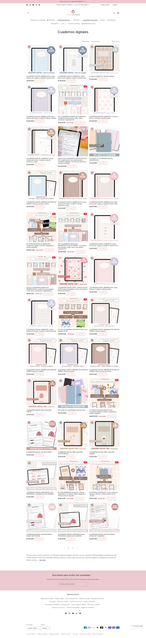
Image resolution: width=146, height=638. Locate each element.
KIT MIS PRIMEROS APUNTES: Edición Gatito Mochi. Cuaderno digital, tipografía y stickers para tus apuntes (72, 494)
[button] (28, 13)
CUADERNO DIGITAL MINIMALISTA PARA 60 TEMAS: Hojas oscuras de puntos (104, 370)
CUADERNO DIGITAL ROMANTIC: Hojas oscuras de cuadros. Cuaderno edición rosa (103, 244)
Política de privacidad (54, 634)
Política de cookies (62, 601)
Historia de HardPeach (87, 607)
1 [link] (68, 548)
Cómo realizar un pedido (78, 604)
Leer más (43, 560)
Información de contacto (85, 634)
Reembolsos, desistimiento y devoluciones (57, 604)
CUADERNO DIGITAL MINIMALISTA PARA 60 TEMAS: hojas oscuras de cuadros (41, 202)
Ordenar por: (85, 41)
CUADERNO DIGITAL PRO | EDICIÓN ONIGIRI (101, 452)
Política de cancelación (98, 634)
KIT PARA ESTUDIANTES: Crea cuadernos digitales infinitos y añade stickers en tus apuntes (103, 494)
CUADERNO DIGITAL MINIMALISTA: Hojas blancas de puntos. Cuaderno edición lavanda (41, 117)
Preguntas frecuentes (97, 598)
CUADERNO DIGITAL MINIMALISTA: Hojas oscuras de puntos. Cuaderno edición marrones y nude (72, 203)
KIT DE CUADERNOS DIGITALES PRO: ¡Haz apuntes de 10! (73, 330)
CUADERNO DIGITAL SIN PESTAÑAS (39, 452)
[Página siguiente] (77, 548)
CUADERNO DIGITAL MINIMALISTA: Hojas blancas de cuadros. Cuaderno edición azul (41, 77)
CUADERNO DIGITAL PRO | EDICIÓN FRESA (39, 410)
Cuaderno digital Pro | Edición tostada (101, 76)
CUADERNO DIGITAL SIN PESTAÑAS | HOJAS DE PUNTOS (39, 535)
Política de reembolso (42, 634)
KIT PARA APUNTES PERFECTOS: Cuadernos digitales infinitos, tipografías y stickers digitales (103, 411)
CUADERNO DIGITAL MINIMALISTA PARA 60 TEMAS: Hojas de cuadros (41, 370)
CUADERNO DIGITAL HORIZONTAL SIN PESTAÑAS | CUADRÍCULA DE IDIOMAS (40, 493)
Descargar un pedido (93, 604)
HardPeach (33, 634)
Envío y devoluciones (71, 598)
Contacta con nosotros (58, 607)
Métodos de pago (85, 598)
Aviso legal (52, 601)
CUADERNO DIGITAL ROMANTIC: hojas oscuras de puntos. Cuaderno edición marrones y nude (40, 160)
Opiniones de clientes (47, 598)
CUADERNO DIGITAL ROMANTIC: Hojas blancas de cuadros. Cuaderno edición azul (72, 77)
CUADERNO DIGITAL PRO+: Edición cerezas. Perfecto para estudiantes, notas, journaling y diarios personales (73, 289)
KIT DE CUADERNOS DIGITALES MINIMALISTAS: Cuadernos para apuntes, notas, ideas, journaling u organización (40, 289)
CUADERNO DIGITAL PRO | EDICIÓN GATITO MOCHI (70, 452)
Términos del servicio (89, 601)
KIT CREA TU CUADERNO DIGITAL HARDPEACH (101, 159)
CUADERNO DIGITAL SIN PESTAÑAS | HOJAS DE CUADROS (102, 535)
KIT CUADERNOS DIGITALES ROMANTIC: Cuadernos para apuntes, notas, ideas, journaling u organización (72, 118)
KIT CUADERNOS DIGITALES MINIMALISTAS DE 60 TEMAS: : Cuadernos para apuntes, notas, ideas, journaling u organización (72, 246)
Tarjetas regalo (59, 598)
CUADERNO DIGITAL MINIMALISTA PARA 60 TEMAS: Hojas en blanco (104, 330)
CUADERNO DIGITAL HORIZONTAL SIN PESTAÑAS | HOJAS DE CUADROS (71, 535)
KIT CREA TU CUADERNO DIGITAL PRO (71, 410)
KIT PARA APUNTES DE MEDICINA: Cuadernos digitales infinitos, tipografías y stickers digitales (40, 245)
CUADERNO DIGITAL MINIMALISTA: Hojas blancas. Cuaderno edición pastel (103, 288)
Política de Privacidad (73, 607)
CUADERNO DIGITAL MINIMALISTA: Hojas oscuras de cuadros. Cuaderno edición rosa (103, 202)
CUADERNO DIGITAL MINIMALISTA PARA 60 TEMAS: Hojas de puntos (73, 370)
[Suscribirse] (86, 584)
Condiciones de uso (75, 601)
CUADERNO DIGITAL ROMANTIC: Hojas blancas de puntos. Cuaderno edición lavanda (41, 330)
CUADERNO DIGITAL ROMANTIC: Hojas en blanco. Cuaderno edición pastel (103, 117)
